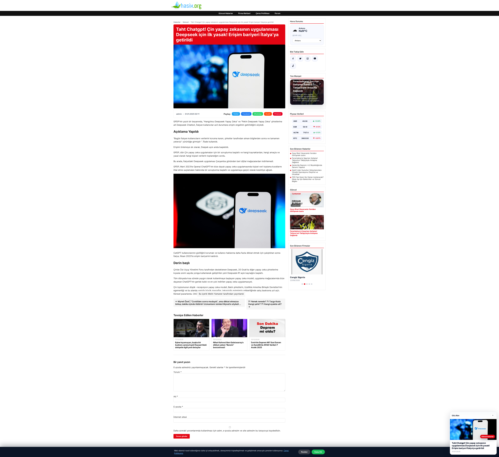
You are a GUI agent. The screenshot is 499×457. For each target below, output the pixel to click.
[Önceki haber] (314, 83)
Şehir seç (297, 35)
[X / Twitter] (300, 59)
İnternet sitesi (180, 417)
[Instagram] (308, 59)
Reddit (268, 114)
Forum (277, 13)
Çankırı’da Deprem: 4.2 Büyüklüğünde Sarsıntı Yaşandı (307, 166)
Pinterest (277, 114)
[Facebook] (293, 59)
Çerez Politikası (263, 13)
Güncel (186, 22)
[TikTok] (293, 66)
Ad (175, 396)
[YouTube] (315, 59)
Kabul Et (318, 452)
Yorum (177, 372)
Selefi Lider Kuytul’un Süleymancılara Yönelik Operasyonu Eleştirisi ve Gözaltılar (306, 172)
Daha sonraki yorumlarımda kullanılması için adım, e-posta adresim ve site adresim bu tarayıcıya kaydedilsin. (226, 430)
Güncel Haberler (226, 13)
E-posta (178, 406)
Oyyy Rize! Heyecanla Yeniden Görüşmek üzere (304, 154)
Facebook (246, 114)
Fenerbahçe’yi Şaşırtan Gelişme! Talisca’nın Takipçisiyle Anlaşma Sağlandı (305, 160)
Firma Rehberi (244, 13)
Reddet (304, 452)
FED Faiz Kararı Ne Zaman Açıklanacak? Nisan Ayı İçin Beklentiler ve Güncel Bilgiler (308, 179)
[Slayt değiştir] (302, 284)
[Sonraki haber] (319, 83)
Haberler (176, 22)
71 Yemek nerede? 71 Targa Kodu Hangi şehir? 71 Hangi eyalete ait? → (265, 304)
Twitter (235, 114)
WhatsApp (257, 114)
